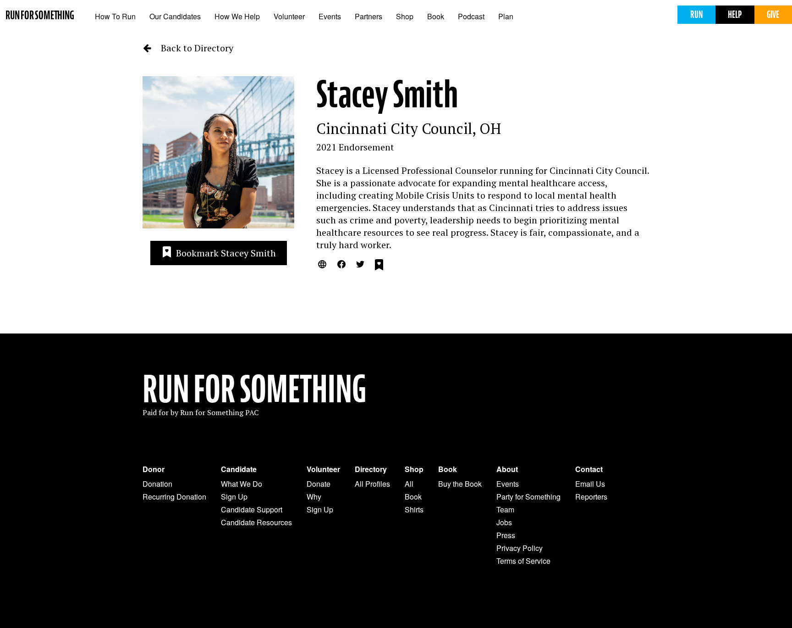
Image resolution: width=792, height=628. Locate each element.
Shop (404, 16)
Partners (368, 16)
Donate (318, 483)
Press (505, 535)
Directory (371, 469)
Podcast (471, 16)
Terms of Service (523, 561)
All (409, 483)
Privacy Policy (519, 548)
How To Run (115, 16)
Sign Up (234, 496)
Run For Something (254, 389)
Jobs (504, 522)
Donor (154, 469)
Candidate (239, 469)
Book (435, 16)
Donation (157, 483)
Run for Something (40, 15)
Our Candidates (175, 16)
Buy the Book (460, 483)
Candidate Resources (256, 522)
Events (330, 16)
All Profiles (372, 483)
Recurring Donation (174, 496)
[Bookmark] (379, 266)
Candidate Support (251, 509)
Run (696, 14)
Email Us (590, 483)
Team (505, 509)
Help (735, 14)
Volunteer (289, 16)
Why (314, 496)
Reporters (591, 496)
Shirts (414, 509)
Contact (589, 469)
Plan (505, 16)
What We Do (241, 483)
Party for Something (528, 496)
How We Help (237, 16)
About (507, 469)
